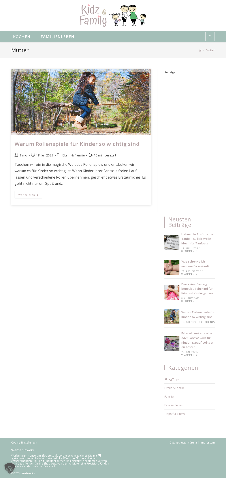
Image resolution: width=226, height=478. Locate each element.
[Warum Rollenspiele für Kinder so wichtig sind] (171, 316)
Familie (169, 396)
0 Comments (189, 251)
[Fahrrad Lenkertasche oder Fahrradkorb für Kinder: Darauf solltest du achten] (171, 343)
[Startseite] (200, 50)
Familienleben (173, 405)
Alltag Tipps (172, 379)
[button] (9, 468)
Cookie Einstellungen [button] (24, 442)
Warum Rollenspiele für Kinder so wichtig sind (77, 143)
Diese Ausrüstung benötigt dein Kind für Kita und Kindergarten (197, 288)
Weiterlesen (30, 195)
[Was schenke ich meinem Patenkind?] (171, 267)
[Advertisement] (189, 141)
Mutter (210, 50)
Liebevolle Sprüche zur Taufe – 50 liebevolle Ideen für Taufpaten (197, 239)
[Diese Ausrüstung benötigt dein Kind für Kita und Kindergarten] (171, 292)
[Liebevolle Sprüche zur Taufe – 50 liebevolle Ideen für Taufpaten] (171, 242)
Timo (23, 155)
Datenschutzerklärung (183, 442)
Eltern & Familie (73, 155)
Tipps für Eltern (174, 414)
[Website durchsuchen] (210, 36)
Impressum (208, 442)
